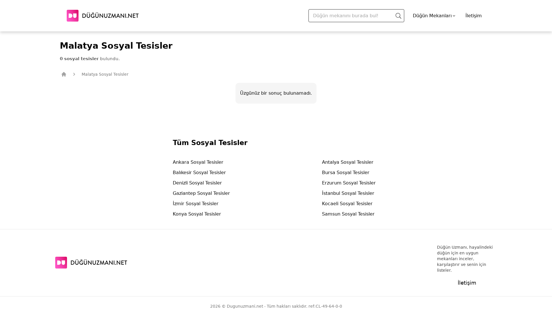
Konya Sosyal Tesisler (197, 214)
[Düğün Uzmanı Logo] (91, 263)
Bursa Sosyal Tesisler (345, 172)
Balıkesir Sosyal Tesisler (199, 172)
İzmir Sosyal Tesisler (195, 203)
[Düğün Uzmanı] (103, 16)
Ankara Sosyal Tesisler (198, 162)
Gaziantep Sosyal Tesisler (201, 193)
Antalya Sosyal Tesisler (347, 162)
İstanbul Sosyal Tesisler (348, 193)
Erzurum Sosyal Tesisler (349, 183)
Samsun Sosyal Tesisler (348, 214)
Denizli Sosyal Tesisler (197, 183)
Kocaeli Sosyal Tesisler (347, 203)
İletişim (473, 15)
